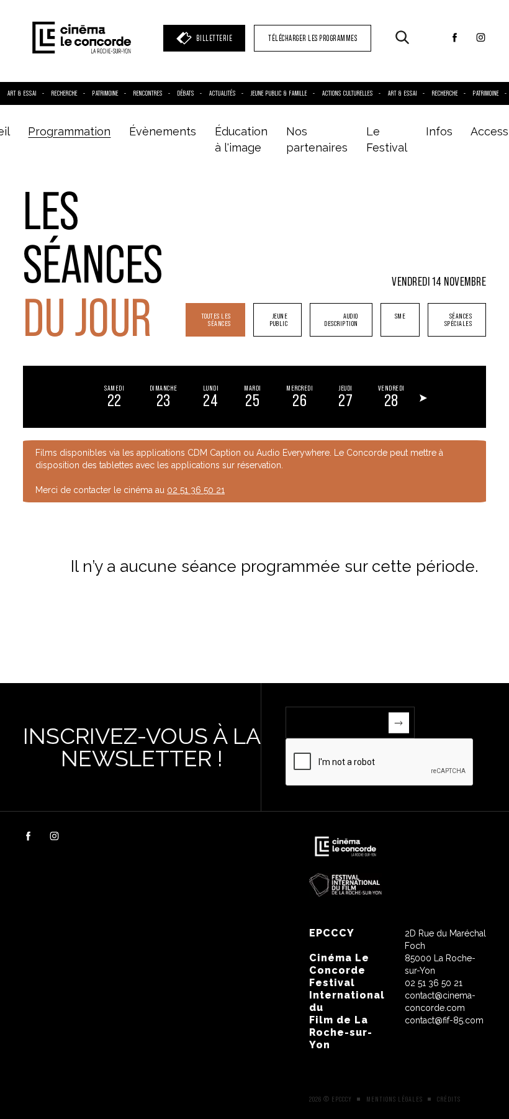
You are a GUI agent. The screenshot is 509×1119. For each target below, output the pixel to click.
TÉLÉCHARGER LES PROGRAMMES (312, 38)
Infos (439, 131)
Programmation (69, 131)
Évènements (162, 131)
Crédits (449, 1099)
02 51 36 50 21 (196, 490)
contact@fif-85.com (444, 1020)
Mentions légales (394, 1099)
